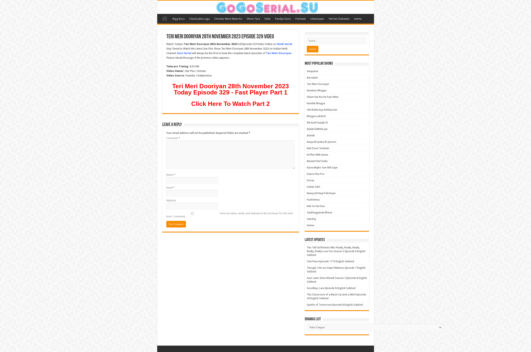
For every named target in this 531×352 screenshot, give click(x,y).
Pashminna (313, 199)
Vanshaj (311, 218)
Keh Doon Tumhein (318, 148)
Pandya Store (283, 18)
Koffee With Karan (317, 154)
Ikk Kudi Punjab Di (317, 122)
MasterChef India (317, 161)
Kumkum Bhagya (316, 90)
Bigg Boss (179, 18)
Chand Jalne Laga (199, 18)
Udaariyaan (317, 18)
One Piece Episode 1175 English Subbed (330, 261)
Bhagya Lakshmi (316, 116)
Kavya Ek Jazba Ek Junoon (321, 141)
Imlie (267, 18)
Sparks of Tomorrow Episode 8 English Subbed (335, 304)
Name (170, 174)
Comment (173, 138)
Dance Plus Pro (315, 173)
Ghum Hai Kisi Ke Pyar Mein (323, 96)
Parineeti (300, 18)
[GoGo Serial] (265, 7)
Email (170, 187)
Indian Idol (313, 186)
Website (171, 200)
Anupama (312, 71)
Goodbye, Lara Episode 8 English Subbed (331, 288)
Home (164, 18)
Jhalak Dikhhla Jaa (317, 129)
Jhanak (311, 135)
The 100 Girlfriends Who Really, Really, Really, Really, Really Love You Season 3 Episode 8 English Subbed (336, 251)
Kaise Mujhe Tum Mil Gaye (322, 167)
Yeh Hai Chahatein (339, 18)
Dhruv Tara (253, 18)
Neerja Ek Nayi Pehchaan (321, 193)
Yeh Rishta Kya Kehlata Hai (322, 109)
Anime (358, 18)
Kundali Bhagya (316, 103)
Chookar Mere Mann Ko (228, 18)
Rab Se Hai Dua (316, 206)
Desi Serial (184, 53)
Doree (310, 180)
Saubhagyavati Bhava (319, 212)
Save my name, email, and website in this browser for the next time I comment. (229, 215)
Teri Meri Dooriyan (318, 84)
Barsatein (312, 77)
